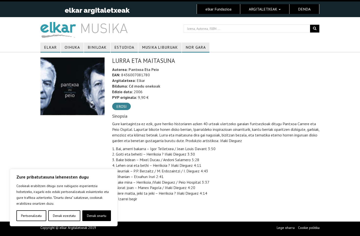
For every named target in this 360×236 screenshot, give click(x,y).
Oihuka (72, 47)
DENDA (304, 9)
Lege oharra (286, 227)
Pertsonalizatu (31, 216)
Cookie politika (309, 227)
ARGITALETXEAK (263, 9)
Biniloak (97, 47)
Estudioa (124, 47)
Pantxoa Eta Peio (144, 69)
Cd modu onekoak (144, 86)
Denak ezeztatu (64, 216)
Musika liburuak (160, 47)
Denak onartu (96, 216)
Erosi (121, 106)
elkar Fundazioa (218, 9)
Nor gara (196, 47)
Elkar (50, 47)
